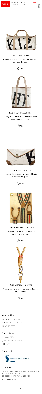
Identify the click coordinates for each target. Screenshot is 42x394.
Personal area (8, 337)
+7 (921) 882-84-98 (9, 379)
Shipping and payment (11, 319)
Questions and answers (12, 340)
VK (21, 388)
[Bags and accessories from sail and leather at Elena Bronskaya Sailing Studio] (13, 4)
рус (39, 2)
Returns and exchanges (12, 323)
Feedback (5, 344)
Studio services (8, 326)
